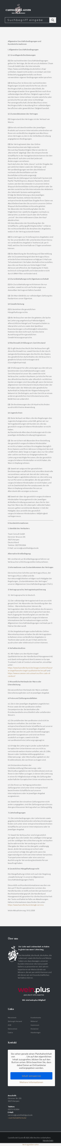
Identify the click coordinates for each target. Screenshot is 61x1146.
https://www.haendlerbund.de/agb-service (26, 905)
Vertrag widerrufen (30, 1144)
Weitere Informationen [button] (31, 1082)
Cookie (10, 1032)
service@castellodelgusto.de (20, 1115)
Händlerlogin (36, 1032)
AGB (9, 1025)
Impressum (35, 1025)
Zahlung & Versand (15, 1021)
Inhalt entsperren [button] (31, 1075)
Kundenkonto (36, 1017)
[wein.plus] (35, 983)
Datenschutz (12, 1029)
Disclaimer (35, 1029)
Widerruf (34, 1021)
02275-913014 (13, 1109)
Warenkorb (12, 1017)
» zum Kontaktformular (17, 1118)
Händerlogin (48, 1140)
